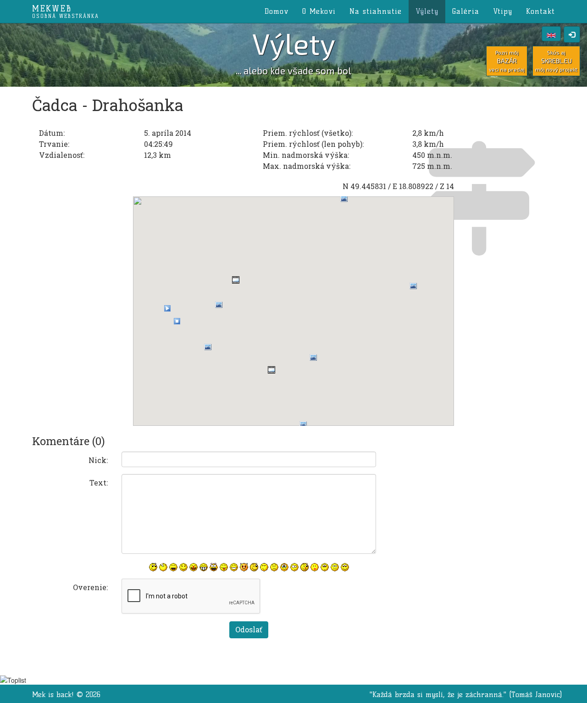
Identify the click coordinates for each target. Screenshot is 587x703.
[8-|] (325, 567)
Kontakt (540, 11)
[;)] (254, 567)
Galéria (465, 11)
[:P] (224, 567)
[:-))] (234, 567)
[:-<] (244, 567)
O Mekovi (319, 11)
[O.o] (294, 567)
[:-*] (314, 567)
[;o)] (304, 567)
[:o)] (193, 567)
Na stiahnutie (375, 11)
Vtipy (502, 11)
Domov (276, 11)
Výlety (426, 11)
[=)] (183, 567)
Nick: (98, 460)
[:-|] (335, 567)
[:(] (274, 567)
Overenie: (90, 587)
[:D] (173, 567)
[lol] (163, 567)
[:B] (203, 567)
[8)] (345, 567)
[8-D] (214, 567)
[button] (167, 308)
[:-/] (264, 567)
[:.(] (284, 567)
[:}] (153, 567)
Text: (98, 482)
